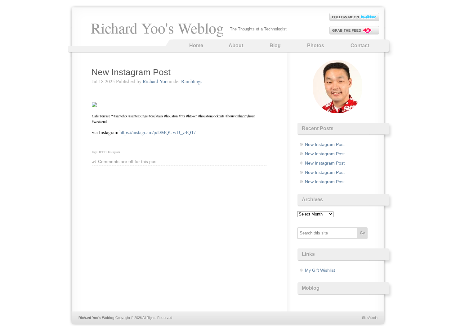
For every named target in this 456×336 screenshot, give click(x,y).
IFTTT (103, 152)
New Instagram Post (131, 72)
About (236, 45)
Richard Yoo (155, 81)
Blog (275, 45)
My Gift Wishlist (320, 270)
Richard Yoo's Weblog (157, 28)
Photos (315, 45)
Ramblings (191, 81)
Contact (360, 45)
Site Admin (370, 318)
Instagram (114, 152)
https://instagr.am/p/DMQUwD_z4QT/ (157, 132)
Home (196, 45)
